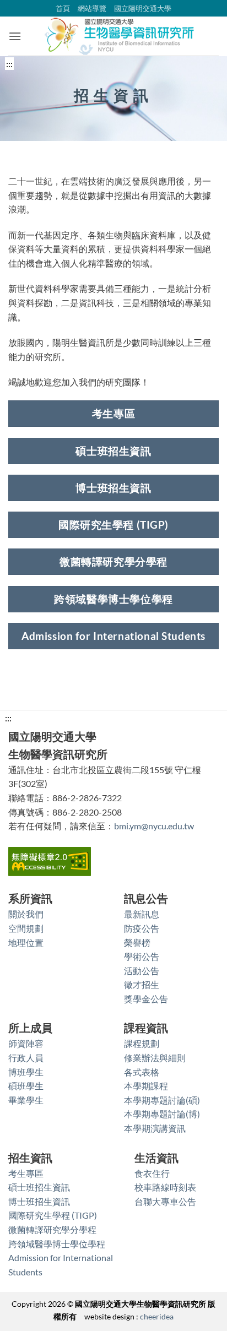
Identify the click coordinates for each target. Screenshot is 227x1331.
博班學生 (26, 1072)
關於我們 (26, 914)
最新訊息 (141, 914)
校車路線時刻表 (165, 1187)
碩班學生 (26, 1085)
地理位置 (26, 942)
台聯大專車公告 (165, 1201)
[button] (14, 36)
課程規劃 (141, 1043)
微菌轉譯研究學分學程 (52, 1229)
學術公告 (141, 956)
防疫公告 (141, 928)
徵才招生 (141, 984)
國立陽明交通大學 (142, 8)
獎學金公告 (146, 998)
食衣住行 (152, 1173)
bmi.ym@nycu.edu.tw (154, 826)
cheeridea (157, 1316)
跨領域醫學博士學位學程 (56, 1243)
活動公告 (141, 970)
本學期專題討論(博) (162, 1114)
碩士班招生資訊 (39, 1187)
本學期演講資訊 (155, 1128)
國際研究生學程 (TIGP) (52, 1215)
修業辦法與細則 (155, 1057)
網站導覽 (92, 8)
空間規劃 (26, 928)
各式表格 (141, 1072)
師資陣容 (26, 1043)
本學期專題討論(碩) (162, 1100)
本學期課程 (146, 1085)
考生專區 (26, 1173)
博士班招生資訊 (39, 1201)
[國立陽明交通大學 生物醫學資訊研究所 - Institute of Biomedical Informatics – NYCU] (120, 36)
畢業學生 (26, 1100)
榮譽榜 (137, 942)
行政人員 (26, 1057)
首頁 (63, 8)
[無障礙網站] (49, 860)
